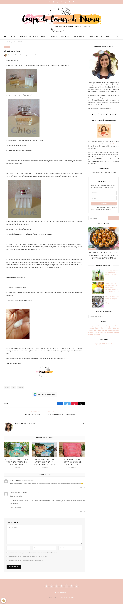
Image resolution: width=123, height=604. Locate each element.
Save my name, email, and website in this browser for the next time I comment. (33, 553)
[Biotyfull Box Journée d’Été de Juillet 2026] (72, 449)
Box (117, 326)
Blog (10, 42)
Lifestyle (64, 36)
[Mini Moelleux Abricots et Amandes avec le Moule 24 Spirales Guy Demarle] (103, 238)
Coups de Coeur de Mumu (17, 55)
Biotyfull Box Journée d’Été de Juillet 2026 (72, 462)
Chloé (13, 387)
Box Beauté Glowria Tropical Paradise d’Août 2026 (16, 462)
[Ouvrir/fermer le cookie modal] (3, 600)
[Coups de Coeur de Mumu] (61, 19)
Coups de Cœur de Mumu (66, 597)
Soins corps (99, 332)
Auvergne (91, 326)
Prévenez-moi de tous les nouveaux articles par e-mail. (26, 560)
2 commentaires (41, 55)
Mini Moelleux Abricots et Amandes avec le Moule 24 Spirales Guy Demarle (103, 255)
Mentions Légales (62, 592)
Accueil (14, 36)
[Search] (118, 36)
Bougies (109, 326)
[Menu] (5, 36)
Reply (82, 487)
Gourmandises (93, 328)
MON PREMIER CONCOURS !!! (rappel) (61, 414)
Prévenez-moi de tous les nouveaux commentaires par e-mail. (28, 557)
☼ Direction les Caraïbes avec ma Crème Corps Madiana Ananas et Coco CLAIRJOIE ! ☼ (112, 287)
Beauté (43, 36)
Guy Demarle (114, 144)
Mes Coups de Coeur (28, 36)
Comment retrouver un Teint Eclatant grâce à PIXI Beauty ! (112, 272)
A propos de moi (79, 36)
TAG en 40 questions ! (33, 414)
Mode (53, 36)
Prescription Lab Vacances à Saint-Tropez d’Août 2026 (44, 462)
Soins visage (108, 332)
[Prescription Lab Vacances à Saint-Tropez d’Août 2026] (44, 449)
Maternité (92, 330)
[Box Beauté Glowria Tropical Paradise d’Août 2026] (16, 449)
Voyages (97, 334)
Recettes (111, 330)
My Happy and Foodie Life (104, 344)
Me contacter (106, 36)
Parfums (20, 387)
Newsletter (93, 36)
